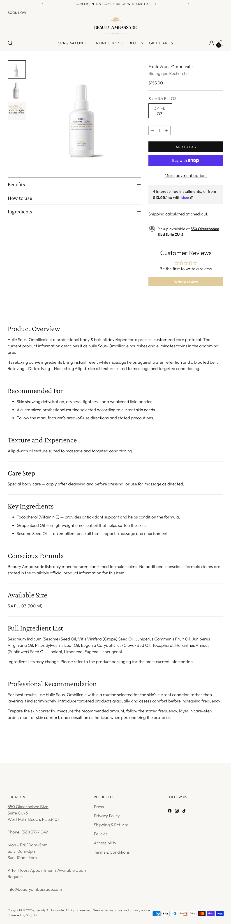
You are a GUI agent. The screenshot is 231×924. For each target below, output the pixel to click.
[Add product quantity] (166, 130)
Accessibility (105, 842)
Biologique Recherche (168, 73)
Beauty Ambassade (49, 910)
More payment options (186, 175)
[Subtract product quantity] (153, 130)
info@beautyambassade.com (35, 889)
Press (99, 806)
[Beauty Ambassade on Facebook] (170, 811)
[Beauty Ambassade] (115, 25)
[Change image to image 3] (17, 111)
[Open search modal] (10, 43)
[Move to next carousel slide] (219, 747)
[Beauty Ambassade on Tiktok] (184, 811)
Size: (163, 98)
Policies (100, 833)
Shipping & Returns (111, 824)
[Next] (188, 4)
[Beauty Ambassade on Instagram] (177, 811)
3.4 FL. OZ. (160, 110)
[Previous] (43, 4)
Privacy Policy (107, 815)
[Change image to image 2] (17, 90)
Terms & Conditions (112, 852)
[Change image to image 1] (17, 69)
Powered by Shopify (22, 915)
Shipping (156, 214)
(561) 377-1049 (34, 832)
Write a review (186, 281)
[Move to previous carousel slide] (209, 747)
